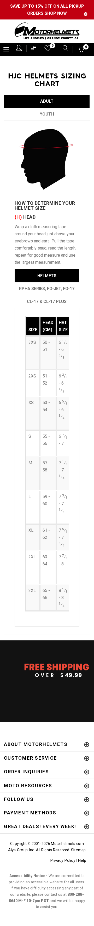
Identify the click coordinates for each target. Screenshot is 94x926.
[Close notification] (86, 14)
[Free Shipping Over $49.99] (47, 670)
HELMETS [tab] (46, 275)
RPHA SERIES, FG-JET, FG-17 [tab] (46, 288)
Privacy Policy (62, 860)
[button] (81, 50)
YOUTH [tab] (47, 114)
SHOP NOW (56, 13)
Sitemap (78, 850)
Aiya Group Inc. (21, 850)
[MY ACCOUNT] (19, 47)
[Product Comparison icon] (34, 49)
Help (82, 860)
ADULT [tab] (47, 101)
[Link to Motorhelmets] (47, 31)
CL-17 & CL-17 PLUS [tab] (47, 301)
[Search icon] (63, 48)
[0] (46, 49)
